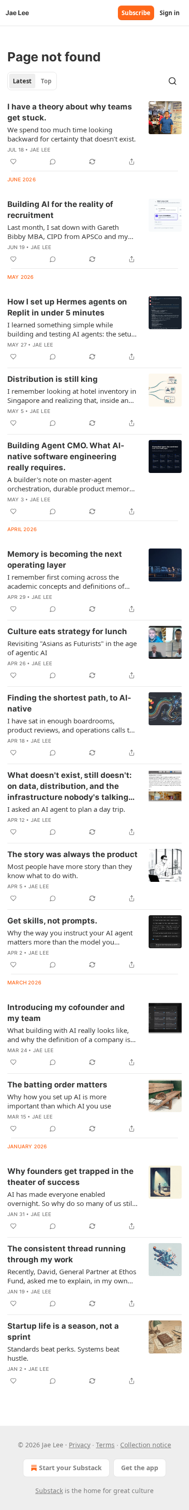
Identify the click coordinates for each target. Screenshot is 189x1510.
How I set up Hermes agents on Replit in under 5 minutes (67, 307)
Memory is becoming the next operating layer (64, 559)
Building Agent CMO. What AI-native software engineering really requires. (65, 456)
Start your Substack (70, 1467)
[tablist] (32, 81)
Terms (105, 1444)
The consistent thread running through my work (66, 1254)
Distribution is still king (52, 379)
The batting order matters (57, 1084)
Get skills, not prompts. (52, 920)
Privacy (79, 1444)
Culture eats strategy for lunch (67, 631)
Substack (49, 1490)
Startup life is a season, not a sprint (63, 1331)
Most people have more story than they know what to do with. (69, 871)
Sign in (170, 13)
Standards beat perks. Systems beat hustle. (63, 1353)
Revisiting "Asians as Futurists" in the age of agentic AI (72, 648)
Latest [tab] (22, 81)
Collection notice (145, 1444)
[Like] (13, 161)
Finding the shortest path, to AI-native (69, 703)
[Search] (172, 81)
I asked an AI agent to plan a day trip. (66, 809)
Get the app (139, 1467)
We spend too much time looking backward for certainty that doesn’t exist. (71, 134)
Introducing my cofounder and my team (66, 1013)
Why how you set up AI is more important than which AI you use (59, 1101)
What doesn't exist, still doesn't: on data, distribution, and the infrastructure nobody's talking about (69, 787)
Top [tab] (46, 81)
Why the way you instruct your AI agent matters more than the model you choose (70, 937)
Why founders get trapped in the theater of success (70, 1177)
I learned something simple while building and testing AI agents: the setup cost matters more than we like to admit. (71, 329)
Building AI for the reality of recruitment (60, 210)
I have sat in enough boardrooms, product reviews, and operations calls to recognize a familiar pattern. (70, 725)
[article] (94, 134)
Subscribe (136, 13)
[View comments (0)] (53, 161)
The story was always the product (72, 854)
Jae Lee (40, 150)
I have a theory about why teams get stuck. (69, 112)
